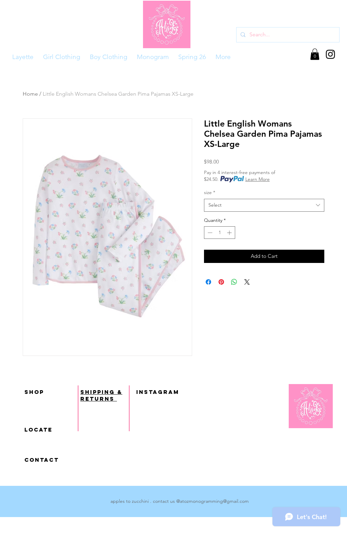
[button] (315, 54)
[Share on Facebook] (208, 282)
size (209, 192)
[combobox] (264, 205)
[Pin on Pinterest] (221, 282)
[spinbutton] (219, 233)
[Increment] (230, 233)
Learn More (257, 179)
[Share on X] (247, 282)
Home (30, 94)
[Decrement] (209, 233)
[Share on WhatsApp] (234, 282)
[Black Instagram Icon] (330, 54)
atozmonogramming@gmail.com (214, 501)
